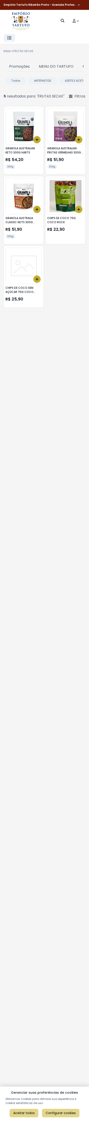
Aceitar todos (24, 1113)
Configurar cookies (61, 1113)
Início (7, 51)
